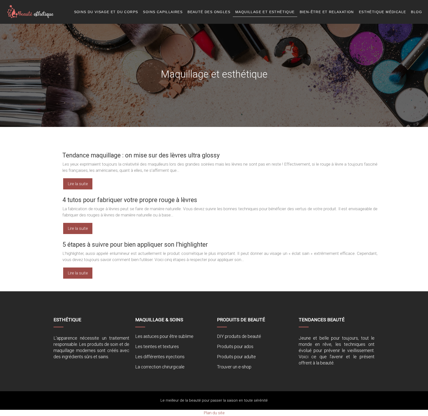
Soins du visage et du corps (106, 12)
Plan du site (214, 412)
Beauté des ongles (208, 12)
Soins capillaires (163, 12)
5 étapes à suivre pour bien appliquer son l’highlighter (135, 244)
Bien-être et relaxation (327, 12)
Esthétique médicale (382, 12)
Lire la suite (78, 183)
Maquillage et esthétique (265, 12)
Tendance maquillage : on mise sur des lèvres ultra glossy (141, 155)
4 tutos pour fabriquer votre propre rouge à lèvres (129, 200)
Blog (416, 12)
